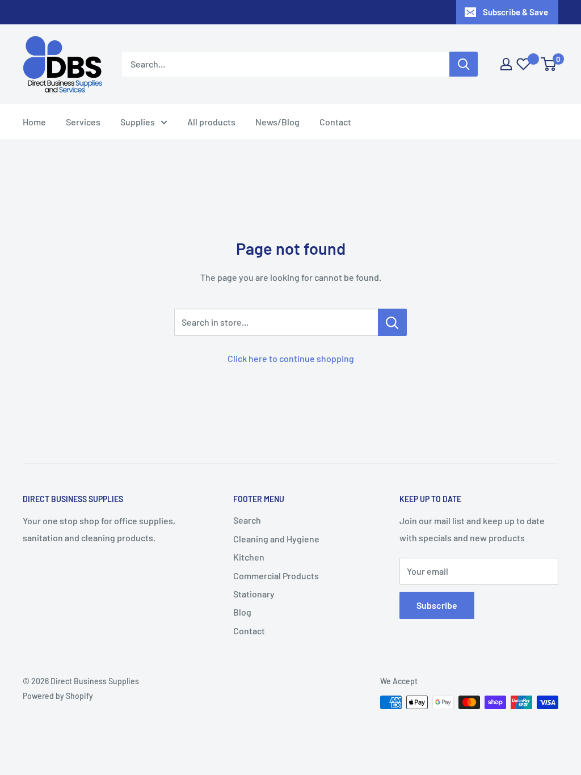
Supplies (137, 121)
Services (83, 121)
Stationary (254, 593)
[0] (549, 64)
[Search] (463, 64)
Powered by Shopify (58, 696)
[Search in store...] (392, 322)
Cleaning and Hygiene (276, 538)
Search (247, 520)
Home (34, 121)
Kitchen (248, 556)
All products (211, 121)
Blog (242, 611)
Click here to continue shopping (291, 358)
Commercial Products (276, 575)
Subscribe (436, 605)
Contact (335, 121)
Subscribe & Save (515, 12)
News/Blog (277, 121)
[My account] (506, 64)
